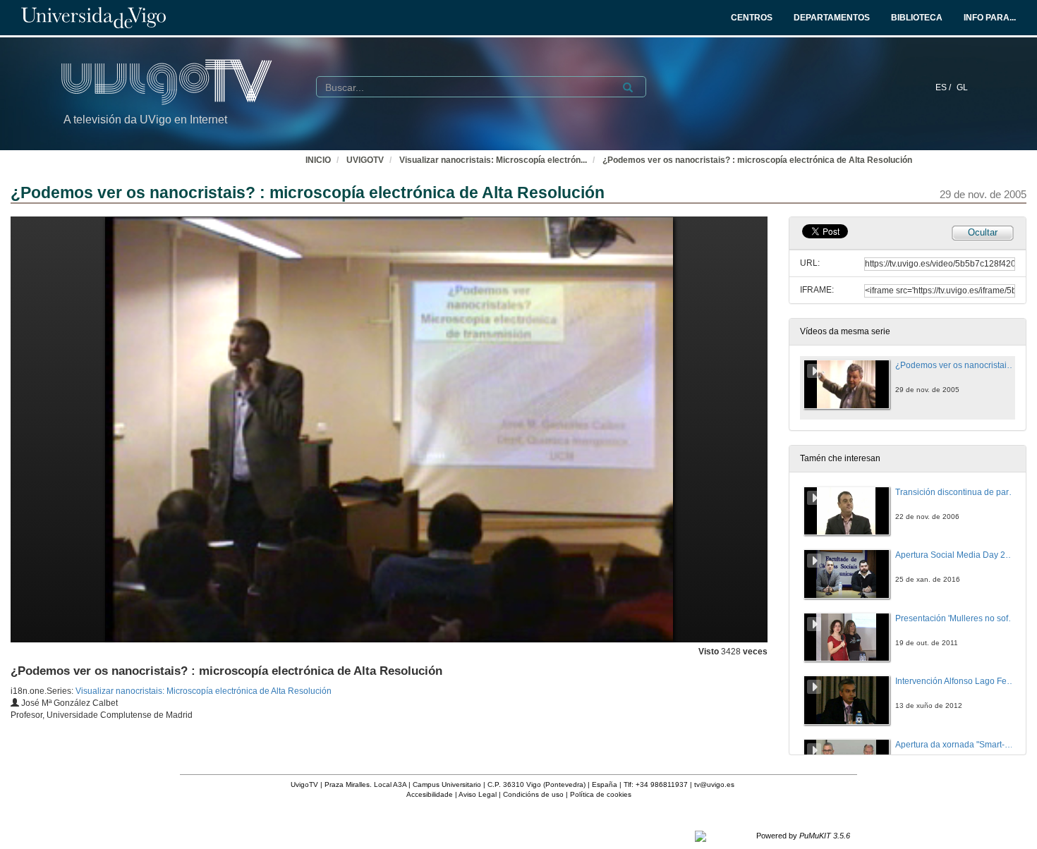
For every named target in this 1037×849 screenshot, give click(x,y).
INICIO (318, 160)
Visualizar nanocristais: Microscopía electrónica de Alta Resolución (203, 691)
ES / (944, 87)
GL (962, 87)
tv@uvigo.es (714, 784)
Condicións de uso (533, 794)
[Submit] (628, 87)
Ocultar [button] (982, 232)
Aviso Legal (478, 794)
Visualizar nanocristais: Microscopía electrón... (493, 160)
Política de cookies (600, 794)
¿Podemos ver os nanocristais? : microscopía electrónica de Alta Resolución (757, 160)
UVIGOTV (365, 160)
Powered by (803, 835)
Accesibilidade (429, 794)
